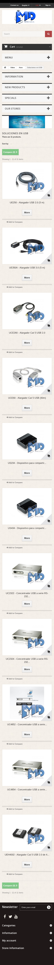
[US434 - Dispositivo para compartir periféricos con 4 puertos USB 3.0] (27, 506)
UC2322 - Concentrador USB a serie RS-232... (27, 595)
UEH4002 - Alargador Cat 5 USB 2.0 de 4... (27, 854)
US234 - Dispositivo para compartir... (27, 463)
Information (14, 76)
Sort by (5, 144)
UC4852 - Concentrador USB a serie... (27, 724)
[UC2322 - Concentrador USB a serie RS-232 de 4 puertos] (27, 571)
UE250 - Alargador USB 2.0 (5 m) (27, 202)
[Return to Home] (5, 67)
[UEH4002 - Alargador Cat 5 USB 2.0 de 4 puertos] (27, 833)
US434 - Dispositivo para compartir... (27, 528)
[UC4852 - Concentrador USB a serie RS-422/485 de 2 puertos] (27, 702)
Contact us (15, 5)
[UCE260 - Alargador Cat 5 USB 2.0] (27, 311)
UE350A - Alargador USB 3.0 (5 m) (27, 267)
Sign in (48, 5)
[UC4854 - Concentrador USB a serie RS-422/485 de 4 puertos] (27, 768)
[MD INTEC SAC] (27, 17)
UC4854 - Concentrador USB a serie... (27, 789)
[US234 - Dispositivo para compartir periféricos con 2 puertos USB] (27, 441)
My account (9, 940)
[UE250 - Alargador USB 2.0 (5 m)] (27, 181)
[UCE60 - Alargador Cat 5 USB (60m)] (27, 376)
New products (15, 87)
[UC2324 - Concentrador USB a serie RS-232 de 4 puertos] (27, 637)
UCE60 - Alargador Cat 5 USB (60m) (27, 398)
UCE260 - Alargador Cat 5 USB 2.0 (27, 332)
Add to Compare (15, 222)
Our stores (12, 108)
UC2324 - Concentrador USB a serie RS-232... (27, 660)
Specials (10, 98)
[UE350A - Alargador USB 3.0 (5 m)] (27, 246)
